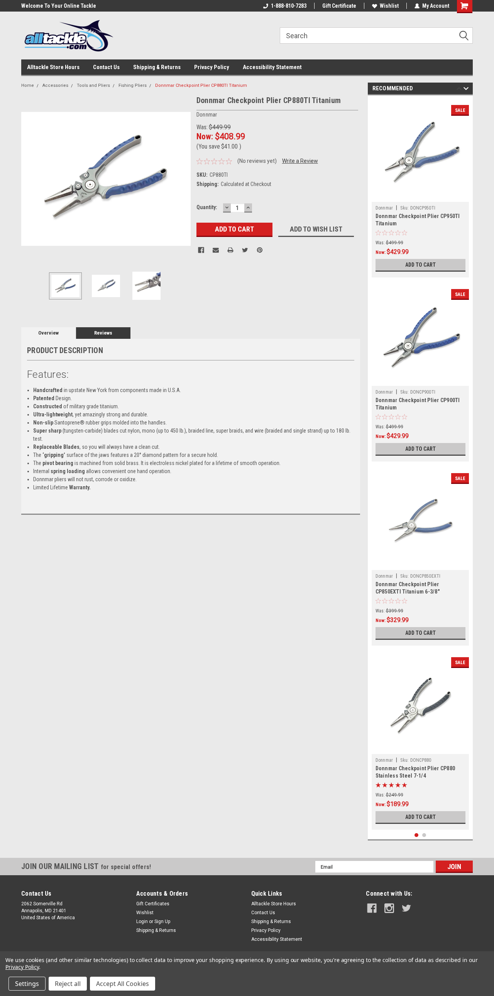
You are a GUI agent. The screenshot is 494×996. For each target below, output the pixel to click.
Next (183, 179)
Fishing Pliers (132, 85)
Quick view (420, 196)
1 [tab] (416, 835)
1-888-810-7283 (288, 6)
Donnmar (384, 208)
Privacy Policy (211, 67)
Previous (29, 179)
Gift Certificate (339, 6)
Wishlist (389, 6)
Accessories (55, 85)
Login (142, 921)
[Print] (230, 250)
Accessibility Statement (272, 67)
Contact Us (106, 67)
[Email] (216, 250)
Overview (48, 333)
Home (27, 85)
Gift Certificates (152, 903)
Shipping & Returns (157, 67)
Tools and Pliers (93, 85)
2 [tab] (424, 835)
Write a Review (300, 161)
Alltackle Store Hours (53, 67)
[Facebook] (201, 250)
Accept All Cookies (122, 983)
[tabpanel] (420, 188)
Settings (27, 983)
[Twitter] (245, 250)
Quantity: (206, 207)
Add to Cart (420, 265)
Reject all (68, 983)
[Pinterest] (260, 250)
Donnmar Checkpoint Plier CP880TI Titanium (201, 85)
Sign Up (162, 921)
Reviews (103, 333)
